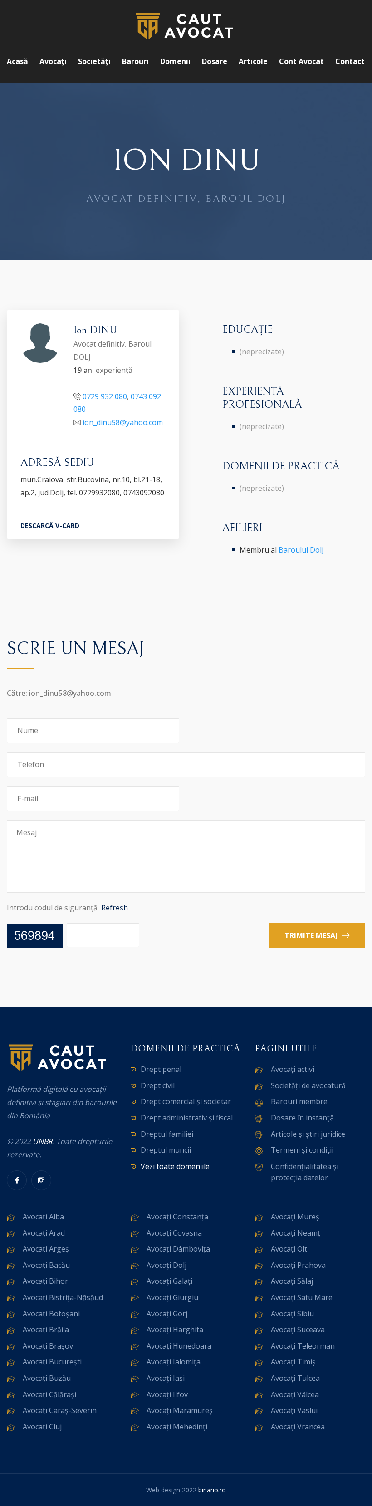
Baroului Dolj (301, 550)
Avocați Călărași (49, 1394)
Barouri (135, 61)
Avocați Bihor (45, 1281)
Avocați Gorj (167, 1314)
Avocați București (52, 1362)
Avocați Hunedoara (179, 1346)
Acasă (17, 61)
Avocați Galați (169, 1281)
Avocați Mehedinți (177, 1427)
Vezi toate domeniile (175, 1166)
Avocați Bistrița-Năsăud (63, 1297)
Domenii (175, 61)
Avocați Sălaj (292, 1281)
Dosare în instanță (302, 1118)
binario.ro (212, 1490)
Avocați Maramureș (180, 1410)
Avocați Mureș (295, 1217)
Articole (253, 61)
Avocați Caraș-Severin (60, 1410)
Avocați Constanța (177, 1217)
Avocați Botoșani (51, 1314)
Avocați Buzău (47, 1378)
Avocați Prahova (298, 1265)
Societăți (94, 61)
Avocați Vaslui (294, 1410)
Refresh (114, 908)
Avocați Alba (43, 1217)
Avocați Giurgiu (172, 1297)
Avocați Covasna (174, 1233)
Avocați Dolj (166, 1265)
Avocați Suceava (298, 1330)
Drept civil (158, 1085)
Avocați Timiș (293, 1362)
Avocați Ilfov (167, 1394)
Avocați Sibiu (292, 1314)
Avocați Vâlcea (295, 1394)
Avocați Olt (289, 1249)
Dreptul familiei (167, 1134)
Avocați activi (292, 1069)
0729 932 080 (105, 396)
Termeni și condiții (302, 1150)
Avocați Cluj (42, 1427)
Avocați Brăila (46, 1330)
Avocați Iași (166, 1378)
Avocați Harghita (175, 1330)
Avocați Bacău (46, 1265)
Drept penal (161, 1069)
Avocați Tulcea (295, 1378)
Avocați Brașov (48, 1346)
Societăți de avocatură (308, 1085)
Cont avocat (301, 61)
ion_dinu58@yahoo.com (123, 422)
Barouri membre (299, 1101)
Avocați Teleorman (303, 1346)
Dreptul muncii (166, 1150)
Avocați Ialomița (174, 1362)
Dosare (214, 61)
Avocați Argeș (46, 1249)
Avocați (53, 61)
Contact (350, 61)
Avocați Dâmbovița (178, 1249)
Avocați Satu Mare (302, 1297)
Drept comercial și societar (186, 1101)
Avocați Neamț (295, 1233)
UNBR (43, 1141)
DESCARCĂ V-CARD (49, 525)
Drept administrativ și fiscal (187, 1118)
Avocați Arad (44, 1233)
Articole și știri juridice (308, 1134)
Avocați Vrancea (298, 1427)
